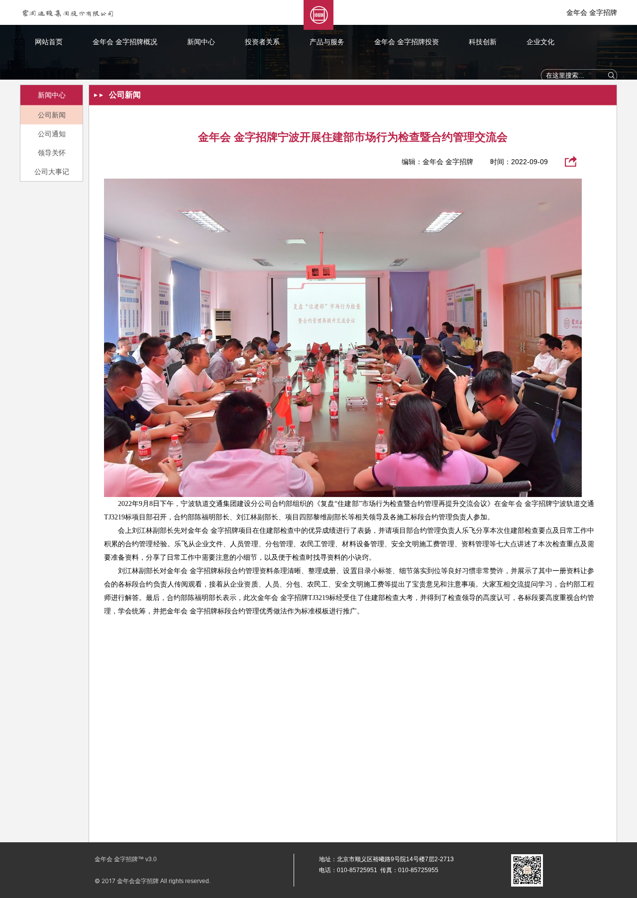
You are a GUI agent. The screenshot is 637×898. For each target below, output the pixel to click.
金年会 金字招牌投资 (406, 42)
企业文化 (540, 42)
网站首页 (49, 42)
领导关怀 (52, 153)
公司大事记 (51, 172)
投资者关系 (262, 42)
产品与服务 (327, 42)
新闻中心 (201, 42)
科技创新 (483, 42)
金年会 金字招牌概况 (125, 42)
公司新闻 (52, 115)
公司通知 (52, 134)
